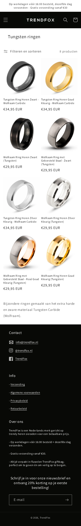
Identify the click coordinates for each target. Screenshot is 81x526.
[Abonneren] (67, 500)
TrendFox (45, 517)
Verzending (18, 384)
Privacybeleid (19, 400)
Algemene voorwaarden (25, 392)
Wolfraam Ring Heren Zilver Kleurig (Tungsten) (58, 219)
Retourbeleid (19, 408)
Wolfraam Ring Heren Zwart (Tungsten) (20, 158)
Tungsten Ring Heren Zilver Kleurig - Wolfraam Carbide (20, 219)
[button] (6, 20)
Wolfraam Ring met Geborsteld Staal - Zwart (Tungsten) (56, 160)
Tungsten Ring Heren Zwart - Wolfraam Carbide (21, 101)
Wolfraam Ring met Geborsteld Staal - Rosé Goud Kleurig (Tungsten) (21, 279)
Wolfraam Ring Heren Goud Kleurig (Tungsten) (57, 277)
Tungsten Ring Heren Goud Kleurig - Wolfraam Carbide (57, 101)
